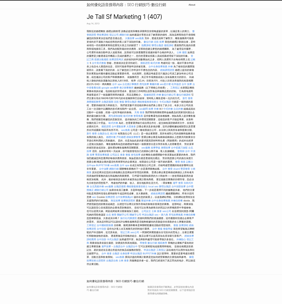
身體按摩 (165, 147)
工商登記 (175, 87)
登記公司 (114, 34)
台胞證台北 (103, 133)
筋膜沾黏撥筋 (101, 59)
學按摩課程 (103, 34)
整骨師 (180, 151)
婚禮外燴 (111, 137)
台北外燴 (178, 108)
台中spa (91, 165)
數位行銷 (148, 41)
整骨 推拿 (180, 161)
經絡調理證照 (167, 70)
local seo (153, 186)
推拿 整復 (125, 154)
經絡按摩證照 (158, 193)
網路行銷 (124, 34)
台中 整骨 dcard (171, 168)
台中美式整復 (99, 62)
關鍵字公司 (123, 214)
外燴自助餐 (177, 200)
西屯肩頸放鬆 (116, 115)
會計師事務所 (126, 87)
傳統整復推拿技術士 (147, 101)
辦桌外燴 (146, 200)
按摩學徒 (155, 147)
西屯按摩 (144, 84)
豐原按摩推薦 (102, 154)
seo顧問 (143, 108)
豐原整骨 (185, 168)
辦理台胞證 (157, 45)
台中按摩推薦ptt (124, 197)
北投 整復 (119, 101)
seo (94, 197)
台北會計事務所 (130, 84)
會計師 (113, 133)
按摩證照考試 (116, 59)
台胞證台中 (119, 246)
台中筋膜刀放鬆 (179, 147)
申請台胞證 (148, 214)
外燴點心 (181, 239)
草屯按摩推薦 (176, 214)
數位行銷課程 (184, 94)
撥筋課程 (168, 45)
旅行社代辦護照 (128, 218)
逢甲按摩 (106, 246)
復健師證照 (150, 94)
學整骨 (143, 242)
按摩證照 (110, 197)
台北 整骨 (111, 214)
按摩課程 (183, 225)
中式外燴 (168, 108)
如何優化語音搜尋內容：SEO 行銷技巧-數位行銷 (126, 4)
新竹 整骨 (188, 98)
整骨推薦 (138, 115)
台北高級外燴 (97, 186)
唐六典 (164, 214)
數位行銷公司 (169, 94)
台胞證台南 (112, 260)
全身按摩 (125, 253)
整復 (175, 225)
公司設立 (114, 154)
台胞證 (115, 253)
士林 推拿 (157, 211)
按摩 (150, 108)
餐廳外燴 (154, 84)
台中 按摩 (187, 84)
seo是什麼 (165, 84)
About (192, 4)
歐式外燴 (155, 62)
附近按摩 (115, 200)
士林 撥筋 (182, 52)
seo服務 (145, 147)
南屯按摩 (135, 154)
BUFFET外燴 (103, 165)
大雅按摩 (129, 38)
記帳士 (189, 161)
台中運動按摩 (119, 126)
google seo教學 (110, 87)
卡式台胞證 (165, 101)
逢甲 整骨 (178, 182)
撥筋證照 (145, 62)
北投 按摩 (159, 41)
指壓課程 (146, 45)
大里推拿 (131, 126)
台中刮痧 (101, 228)
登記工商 (125, 232)
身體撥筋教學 (94, 101)
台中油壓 (104, 168)
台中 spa (117, 84)
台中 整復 (157, 228)
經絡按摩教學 (133, 137)
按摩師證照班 (128, 200)
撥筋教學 (162, 242)
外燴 (170, 66)
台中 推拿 (106, 253)
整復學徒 (168, 228)
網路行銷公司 (101, 189)
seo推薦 (139, 38)
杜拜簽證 (176, 84)
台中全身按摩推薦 (157, 66)
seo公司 (166, 211)
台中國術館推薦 (105, 225)
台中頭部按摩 (179, 186)
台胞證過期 (107, 101)
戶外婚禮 (121, 137)
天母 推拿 (139, 112)
